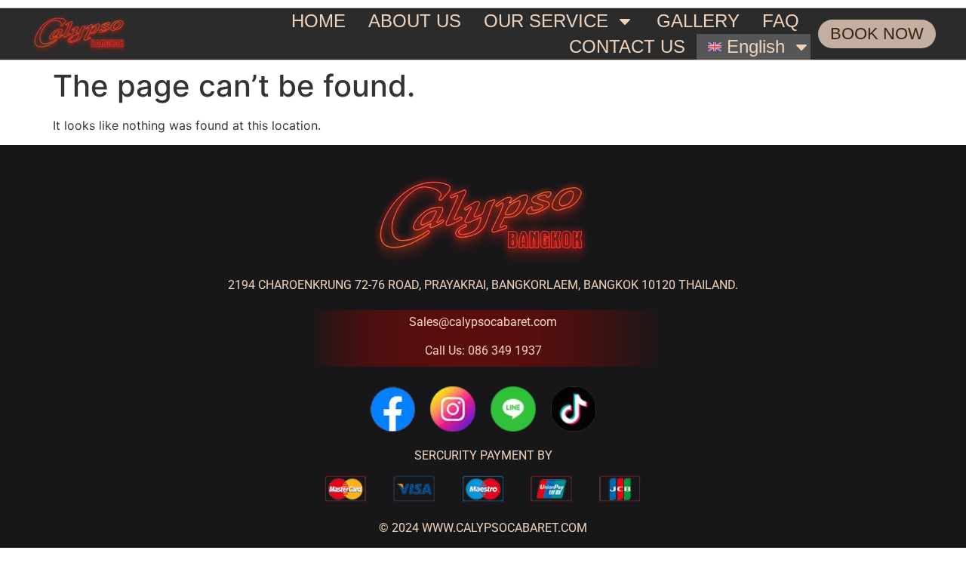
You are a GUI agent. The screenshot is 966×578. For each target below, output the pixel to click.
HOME (318, 21)
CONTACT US (627, 46)
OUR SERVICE (546, 21)
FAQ (780, 21)
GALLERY (698, 21)
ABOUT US (414, 21)
